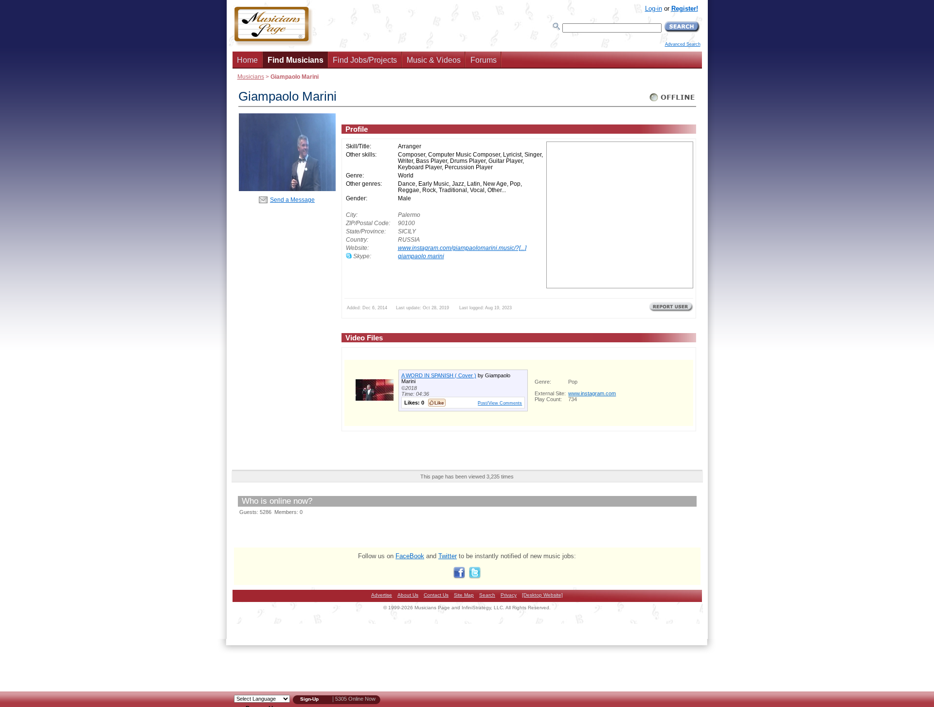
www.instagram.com (592, 393)
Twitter (447, 556)
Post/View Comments (500, 403)
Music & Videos (434, 60)
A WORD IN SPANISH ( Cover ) (438, 375)
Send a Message (292, 199)
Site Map (464, 595)
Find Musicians (295, 60)
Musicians (250, 76)
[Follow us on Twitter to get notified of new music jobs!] (475, 576)
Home (247, 60)
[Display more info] (375, 398)
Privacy (509, 595)
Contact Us (436, 595)
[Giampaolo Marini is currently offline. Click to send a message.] (672, 101)
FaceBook (409, 556)
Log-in (653, 8)
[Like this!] (437, 402)
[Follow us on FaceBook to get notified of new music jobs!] (459, 576)
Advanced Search (682, 44)
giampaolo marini (421, 256)
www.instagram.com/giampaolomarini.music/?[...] (462, 248)
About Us (407, 595)
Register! (684, 8)
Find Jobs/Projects (365, 60)
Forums (483, 60)
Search (487, 595)
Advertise (381, 595)
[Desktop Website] (542, 595)
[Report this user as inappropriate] (671, 310)
